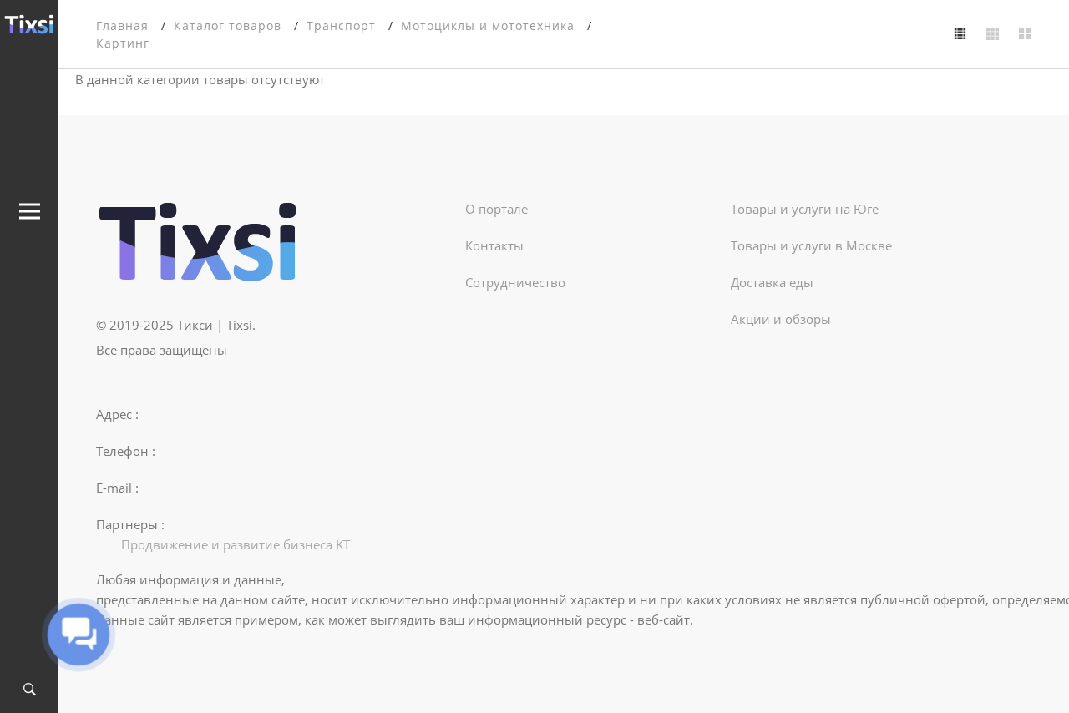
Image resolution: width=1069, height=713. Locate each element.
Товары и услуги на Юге (805, 208)
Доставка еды (772, 282)
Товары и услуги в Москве (811, 245)
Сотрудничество (515, 282)
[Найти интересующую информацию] (29, 690)
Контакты (494, 245)
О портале (496, 208)
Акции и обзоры (781, 319)
